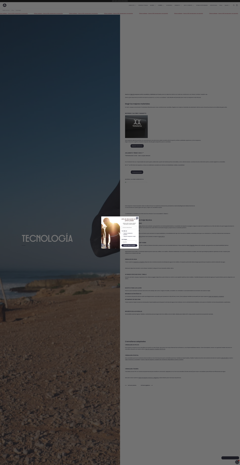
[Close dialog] (137, 218)
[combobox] (129, 241)
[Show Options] (136, 241)
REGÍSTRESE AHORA (129, 245)
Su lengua (124, 239)
